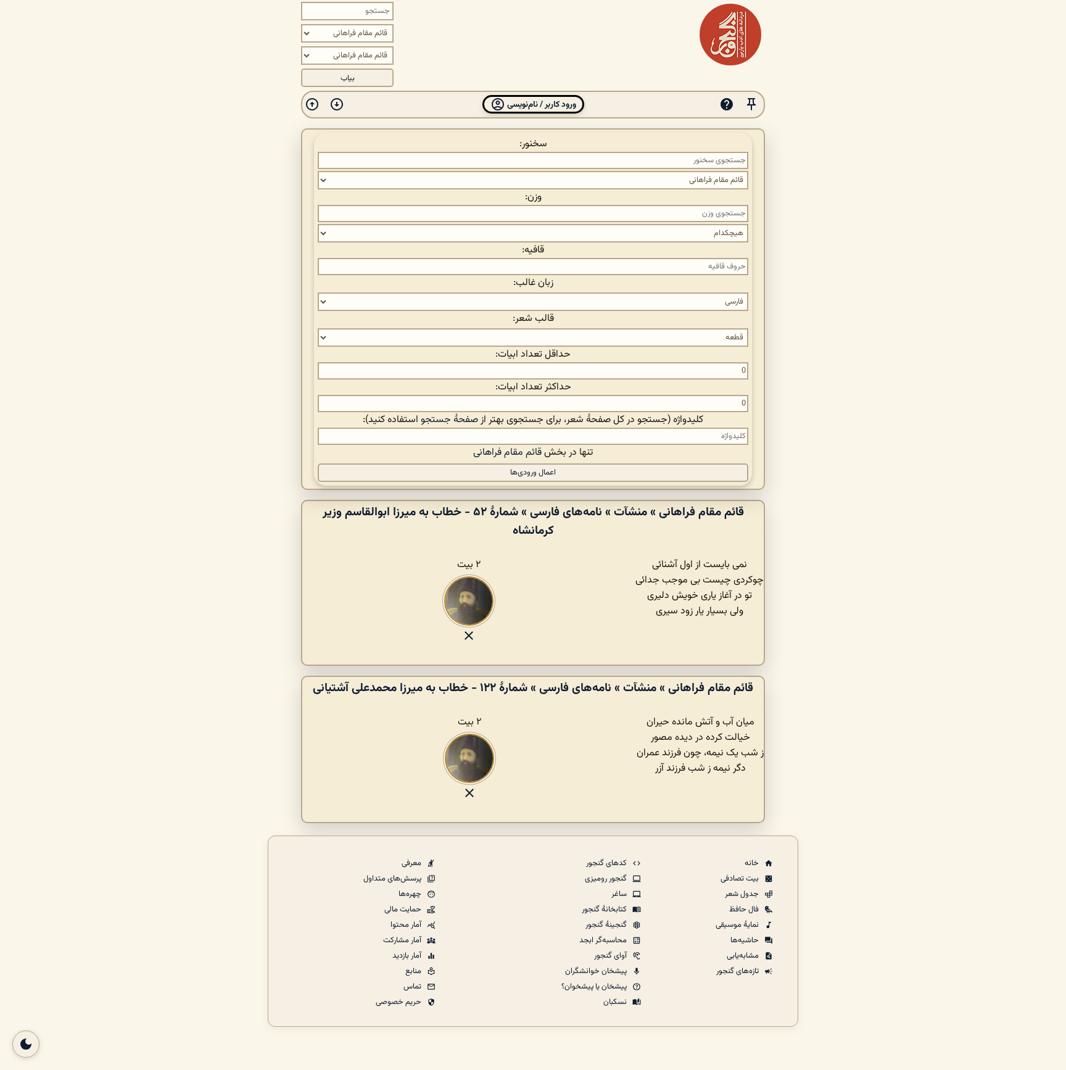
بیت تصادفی (741, 879)
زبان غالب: (533, 283)
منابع (414, 971)
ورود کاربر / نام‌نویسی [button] (540, 104)
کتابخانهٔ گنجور (605, 909)
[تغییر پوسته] (25, 1044)
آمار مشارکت (403, 940)
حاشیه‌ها (745, 940)
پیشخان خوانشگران (597, 971)
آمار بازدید (407, 956)
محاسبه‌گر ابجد (604, 940)
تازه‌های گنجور (738, 971)
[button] (751, 104)
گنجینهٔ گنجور (607, 925)
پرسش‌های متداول (393, 879)
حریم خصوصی (399, 1002)
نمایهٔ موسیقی (738, 925)
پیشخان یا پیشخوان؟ (595, 987)
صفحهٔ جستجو (449, 420)
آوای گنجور (611, 956)
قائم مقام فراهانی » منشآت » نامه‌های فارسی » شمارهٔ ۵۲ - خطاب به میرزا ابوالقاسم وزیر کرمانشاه (533, 521)
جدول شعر (743, 894)
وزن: (533, 197)
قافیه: (533, 250)
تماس (413, 987)
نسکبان (616, 1002)
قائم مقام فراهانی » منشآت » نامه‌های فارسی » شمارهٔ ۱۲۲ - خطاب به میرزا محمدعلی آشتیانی (533, 688)
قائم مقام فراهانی (507, 452)
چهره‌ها (411, 894)
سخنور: (533, 144)
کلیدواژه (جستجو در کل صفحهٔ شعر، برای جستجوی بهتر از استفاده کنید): (533, 420)
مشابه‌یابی (744, 956)
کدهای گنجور (607, 863)
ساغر (620, 894)
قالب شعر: (533, 318)
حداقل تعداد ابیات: (533, 354)
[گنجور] (730, 34)
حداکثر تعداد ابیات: (533, 387)
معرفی (412, 863)
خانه (753, 863)
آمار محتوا (406, 925)
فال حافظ (745, 909)
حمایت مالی (403, 909)
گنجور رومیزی (607, 879)
